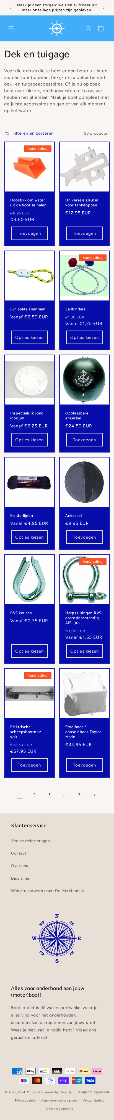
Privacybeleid (25, 1100)
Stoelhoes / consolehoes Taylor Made (83, 732)
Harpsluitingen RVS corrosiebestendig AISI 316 (83, 618)
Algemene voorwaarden (59, 1100)
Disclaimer (21, 878)
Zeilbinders (75, 309)
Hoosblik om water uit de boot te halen (28, 203)
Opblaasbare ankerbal (77, 416)
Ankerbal (73, 515)
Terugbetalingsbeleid (93, 1092)
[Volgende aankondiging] (104, 8)
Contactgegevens (59, 1109)
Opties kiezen (29, 337)
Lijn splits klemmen (28, 309)
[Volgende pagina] (94, 795)
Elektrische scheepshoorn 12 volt (25, 732)
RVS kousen (21, 613)
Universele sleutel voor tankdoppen (81, 203)
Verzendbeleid (94, 1100)
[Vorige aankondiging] (10, 8)
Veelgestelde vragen (30, 841)
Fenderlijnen (21, 515)
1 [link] (20, 794)
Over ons (19, 865)
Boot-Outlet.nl (29, 1092)
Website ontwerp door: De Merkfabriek (47, 890)
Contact (18, 853)
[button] (11, 29)
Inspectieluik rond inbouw (27, 416)
